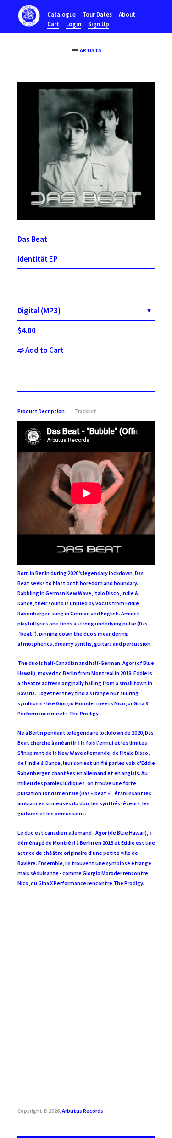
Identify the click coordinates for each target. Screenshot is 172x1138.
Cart (53, 24)
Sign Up (98, 24)
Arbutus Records (82, 1110)
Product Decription (41, 410)
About (127, 14)
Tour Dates (97, 14)
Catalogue (61, 14)
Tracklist (85, 410)
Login (73, 24)
